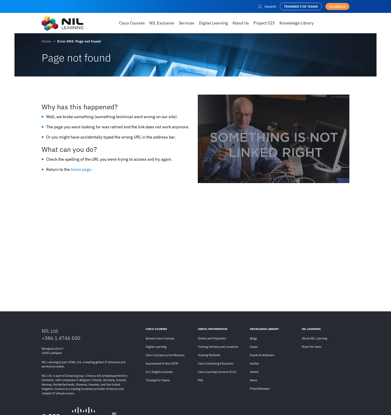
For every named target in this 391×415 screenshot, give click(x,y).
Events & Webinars (262, 355)
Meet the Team (311, 347)
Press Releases (259, 389)
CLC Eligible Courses (159, 372)
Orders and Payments (212, 338)
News (253, 380)
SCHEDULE (337, 6)
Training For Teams (158, 380)
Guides (254, 363)
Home (46, 41)
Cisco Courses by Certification (165, 355)
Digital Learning (156, 347)
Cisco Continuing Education (215, 363)
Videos (254, 372)
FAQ (200, 380)
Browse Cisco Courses (160, 338)
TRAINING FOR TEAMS (301, 6)
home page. (81, 169)
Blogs (253, 338)
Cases (253, 347)
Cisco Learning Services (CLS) (217, 372)
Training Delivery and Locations (218, 347)
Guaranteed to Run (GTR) (162, 363)
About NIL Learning (314, 338)
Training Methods (209, 355)
